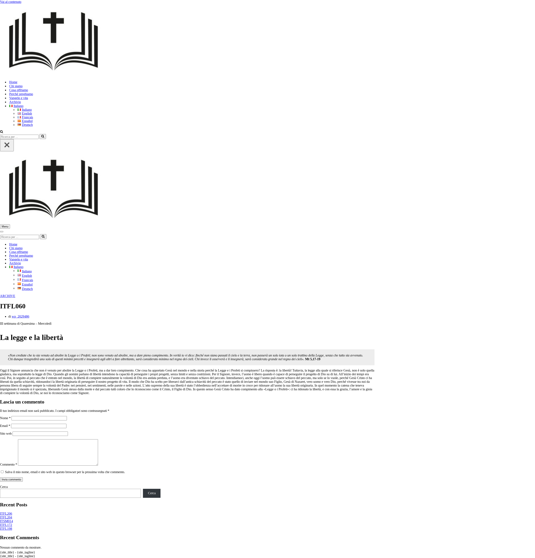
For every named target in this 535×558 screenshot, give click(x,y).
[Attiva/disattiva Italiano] (73, 267)
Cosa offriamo (18, 90)
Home (13, 82)
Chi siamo (16, 86)
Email (5, 426)
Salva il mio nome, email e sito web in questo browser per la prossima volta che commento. (65, 472)
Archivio (15, 102)
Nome (5, 418)
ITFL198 (6, 528)
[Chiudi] (7, 145)
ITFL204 (6, 517)
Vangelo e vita (18, 98)
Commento (8, 464)
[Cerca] (1, 132)
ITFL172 (6, 525)
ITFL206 (6, 513)
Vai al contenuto (10, 2)
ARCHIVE (7, 296)
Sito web (6, 433)
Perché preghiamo (21, 94)
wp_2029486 (20, 316)
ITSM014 (6, 521)
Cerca (4, 487)
